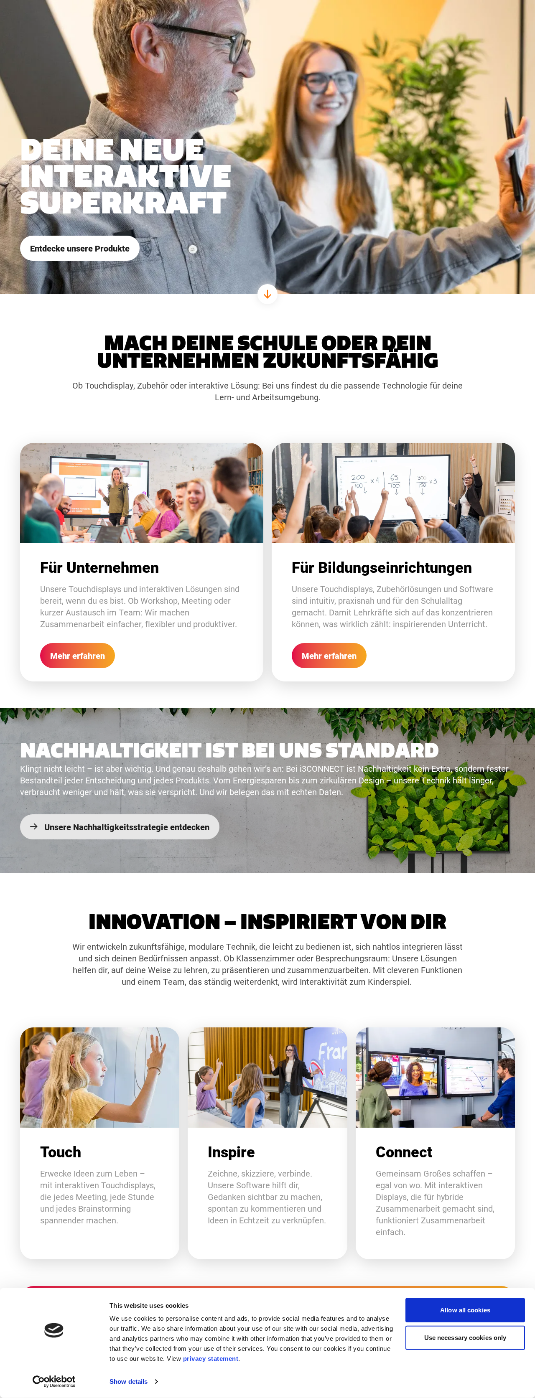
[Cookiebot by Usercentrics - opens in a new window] (54, 1381)
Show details (129, 1381)
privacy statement (211, 1358)
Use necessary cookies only (465, 1337)
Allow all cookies (465, 1310)
